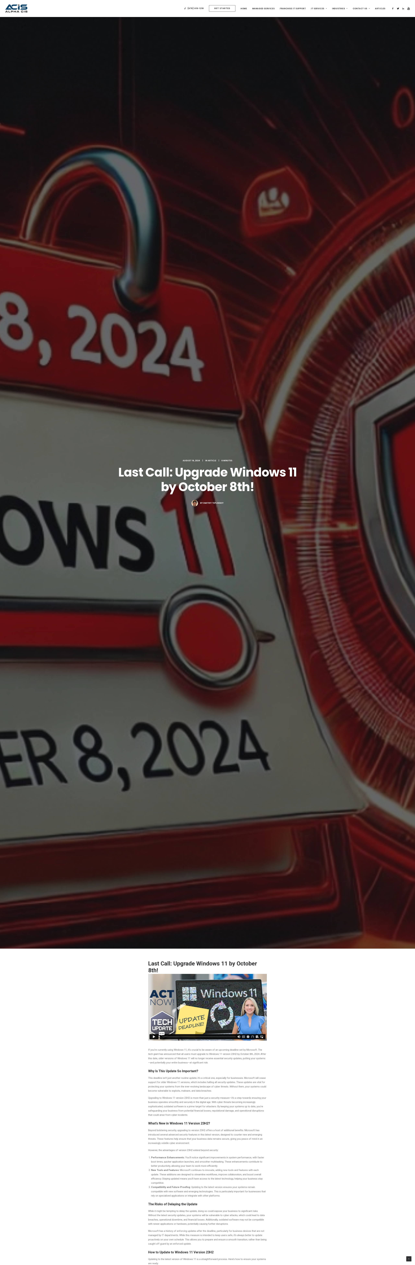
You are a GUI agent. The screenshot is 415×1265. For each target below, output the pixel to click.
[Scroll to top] (408, 1258)
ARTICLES (380, 8)
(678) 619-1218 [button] (196, 8)
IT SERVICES (317, 8)
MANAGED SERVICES (263, 8)
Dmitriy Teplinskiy (213, 503)
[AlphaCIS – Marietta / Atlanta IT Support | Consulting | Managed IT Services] (16, 8)
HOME (244, 8)
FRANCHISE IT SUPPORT (293, 8)
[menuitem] (194, 8)
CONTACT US (360, 8)
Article (212, 460)
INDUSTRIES (338, 8)
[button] (393, 8)
